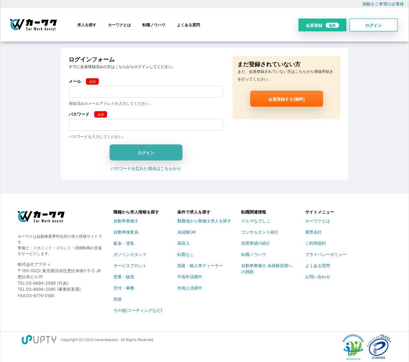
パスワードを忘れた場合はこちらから (146, 168)
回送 (117, 299)
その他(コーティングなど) (137, 310)
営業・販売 (123, 276)
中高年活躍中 (189, 276)
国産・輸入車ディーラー (200, 265)
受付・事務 (123, 287)
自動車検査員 (125, 232)
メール (75, 81)
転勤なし (185, 254)
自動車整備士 (125, 220)
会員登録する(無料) (286, 99)
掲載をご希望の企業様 (383, 3)
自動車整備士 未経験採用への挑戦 (266, 267)
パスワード (79, 114)
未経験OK (186, 232)
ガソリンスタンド (130, 254)
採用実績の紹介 (255, 243)
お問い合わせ (317, 276)
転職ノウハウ (154, 24)
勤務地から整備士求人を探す (204, 220)
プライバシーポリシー (326, 254)
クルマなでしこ (255, 220)
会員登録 (321, 25)
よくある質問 (188, 24)
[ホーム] (41, 219)
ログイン (373, 25)
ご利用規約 (315, 243)
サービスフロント (130, 265)
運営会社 (313, 232)
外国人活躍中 (189, 287)
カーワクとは (119, 24)
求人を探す (86, 24)
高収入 (183, 243)
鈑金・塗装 (123, 243)
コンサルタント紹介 (260, 232)
